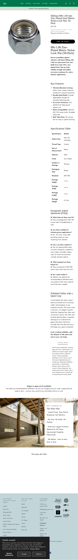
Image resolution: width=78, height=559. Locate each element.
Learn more (61, 31)
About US (6, 509)
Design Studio (53, 3)
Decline (39, 554)
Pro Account (36, 3)
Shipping (53, 33)
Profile (5, 535)
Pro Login (44, 3)
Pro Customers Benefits (10, 529)
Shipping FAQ (7, 512)
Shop (22, 3)
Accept (24, 554)
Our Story (28, 3)
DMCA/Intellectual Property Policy (11, 525)
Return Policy (7, 515)
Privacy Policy (35, 549)
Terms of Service (8, 518)
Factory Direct (7, 532)
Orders (5, 506)
